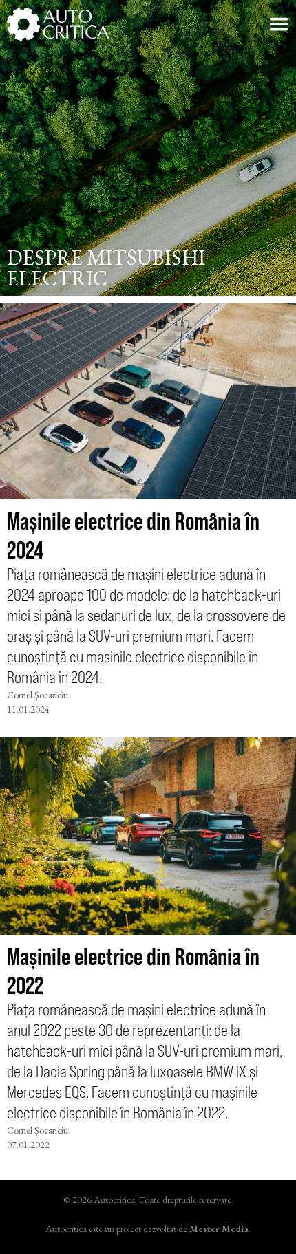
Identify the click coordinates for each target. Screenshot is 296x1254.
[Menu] (279, 24)
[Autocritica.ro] (58, 24)
